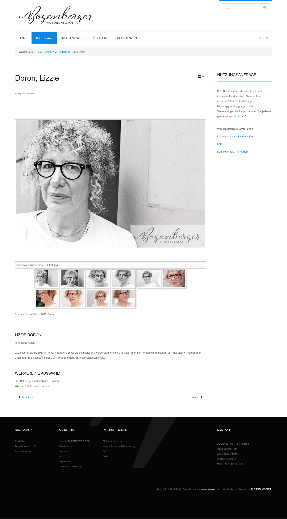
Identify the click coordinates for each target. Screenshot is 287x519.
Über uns (100, 38)
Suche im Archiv (23, 451)
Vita (61, 456)
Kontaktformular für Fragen (232, 151)
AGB (105, 456)
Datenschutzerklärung (70, 466)
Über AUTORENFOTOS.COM (74, 441)
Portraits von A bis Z (25, 446)
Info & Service (72, 38)
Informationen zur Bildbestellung (235, 136)
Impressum (64, 461)
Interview (63, 451)
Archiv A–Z (44, 38)
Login (264, 38)
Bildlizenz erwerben (112, 441)
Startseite (20, 441)
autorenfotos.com (210, 489)
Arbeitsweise (65, 446)
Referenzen (127, 38)
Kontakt (237, 116)
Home (23, 38)
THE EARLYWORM (261, 489)
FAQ (219, 144)
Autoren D (64, 51)
